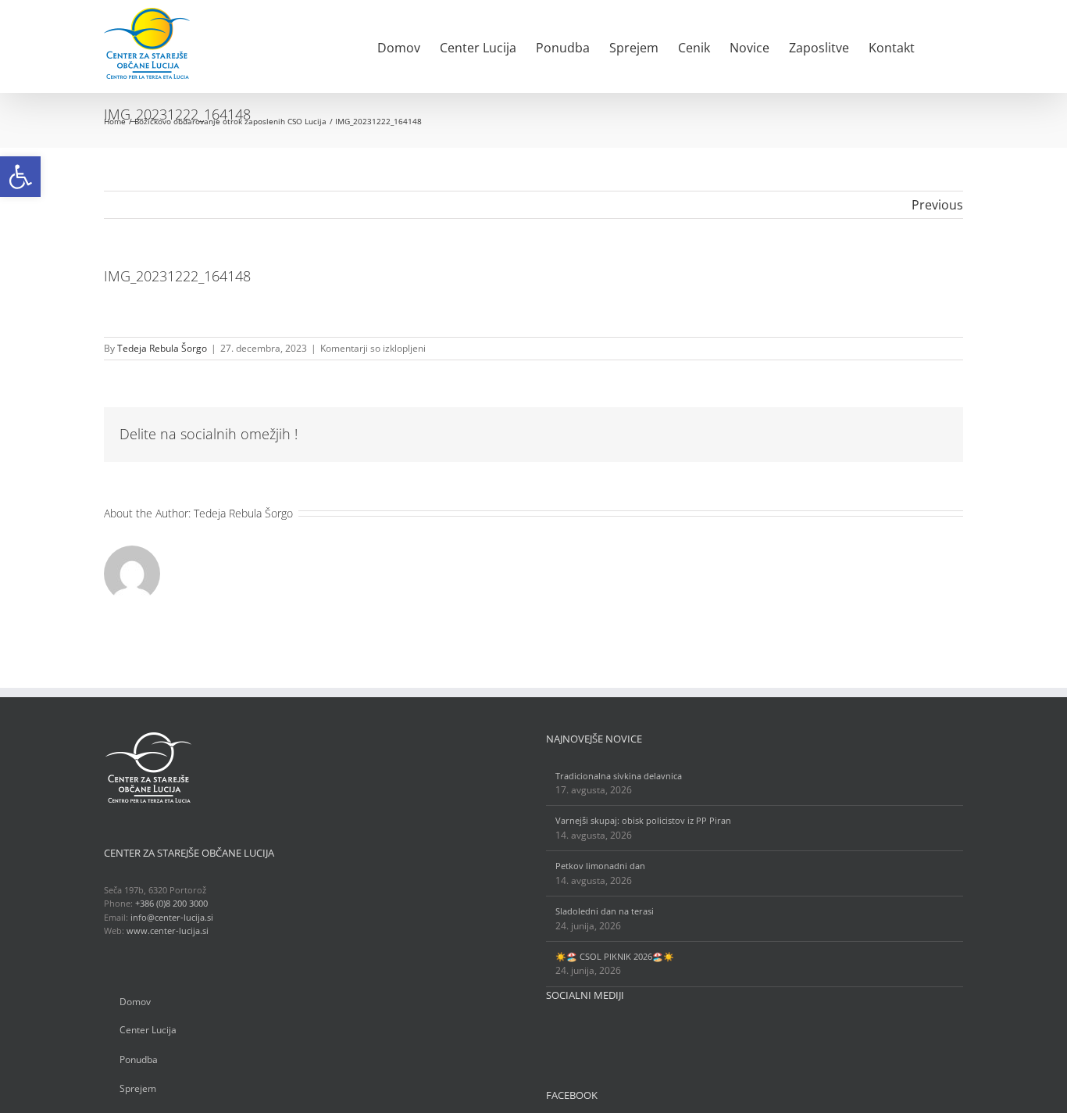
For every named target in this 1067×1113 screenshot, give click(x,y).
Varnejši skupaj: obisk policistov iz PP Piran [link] (643, 820)
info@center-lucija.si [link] (171, 917)
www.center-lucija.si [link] (168, 930)
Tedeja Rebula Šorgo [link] (162, 348)
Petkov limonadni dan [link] (600, 865)
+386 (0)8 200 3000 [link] (171, 903)
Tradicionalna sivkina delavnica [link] (618, 776)
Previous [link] (937, 204)
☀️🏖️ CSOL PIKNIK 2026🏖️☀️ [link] (614, 956)
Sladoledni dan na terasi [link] (604, 911)
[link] (20, 176)
